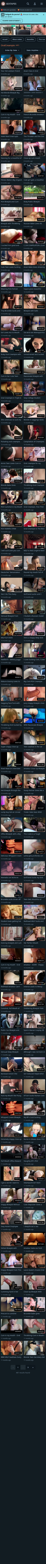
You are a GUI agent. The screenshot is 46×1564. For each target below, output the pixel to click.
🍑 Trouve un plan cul (25, 10)
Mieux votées (17, 39)
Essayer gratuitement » (11, 21)
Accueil (5, 39)
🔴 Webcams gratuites (8, 10)
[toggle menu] (28, 3)
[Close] (44, 15)
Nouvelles (30, 39)
